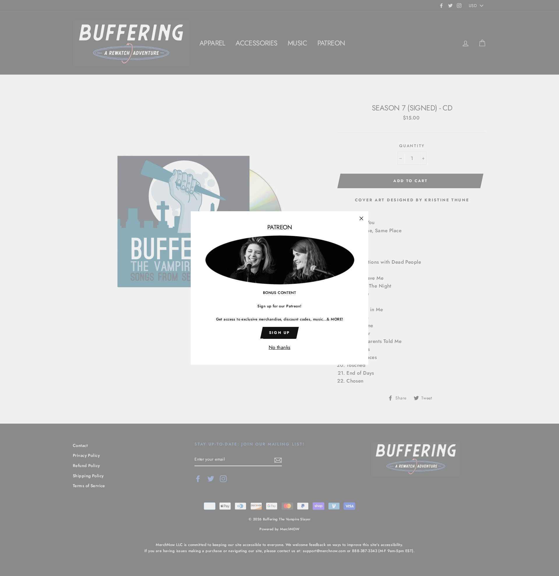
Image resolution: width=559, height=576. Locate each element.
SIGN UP (279, 332)
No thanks (280, 347)
